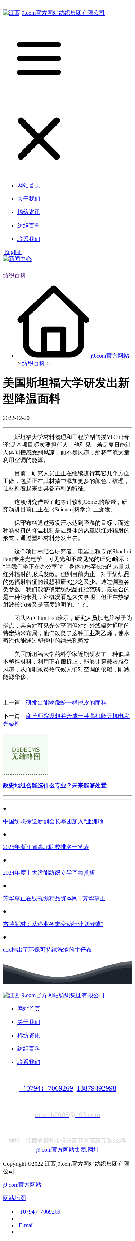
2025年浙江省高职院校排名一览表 (46, 847)
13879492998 (96, 1088)
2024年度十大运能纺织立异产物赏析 (49, 873)
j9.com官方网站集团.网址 (67, 1150)
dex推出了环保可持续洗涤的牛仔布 (47, 950)
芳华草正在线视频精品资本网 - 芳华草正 (54, 898)
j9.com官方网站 (110, 356)
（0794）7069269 (46, 1088)
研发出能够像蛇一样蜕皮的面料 (66, 703)
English (13, 252)
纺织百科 (14, 275)
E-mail (25, 1225)
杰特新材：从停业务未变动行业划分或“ (53, 924)
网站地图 (14, 1198)
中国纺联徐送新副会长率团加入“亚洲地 (53, 821)
